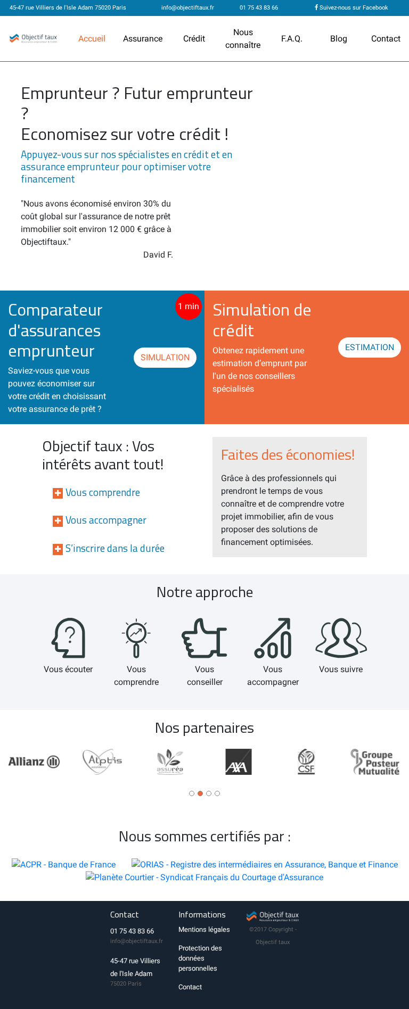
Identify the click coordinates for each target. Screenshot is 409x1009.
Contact (385, 39)
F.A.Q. (291, 39)
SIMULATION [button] (165, 357)
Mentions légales (204, 929)
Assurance (142, 39)
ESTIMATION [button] (369, 347)
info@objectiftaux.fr (187, 7)
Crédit (194, 39)
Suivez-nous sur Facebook (353, 7)
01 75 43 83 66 (258, 7)
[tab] (119, 547)
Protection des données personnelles (200, 958)
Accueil (91, 39)
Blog (338, 39)
